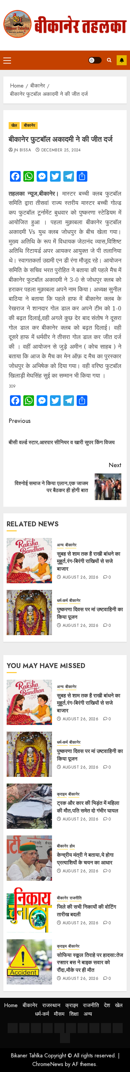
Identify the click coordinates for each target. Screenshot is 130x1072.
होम (72, 846)
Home (11, 1005)
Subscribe (122, 60)
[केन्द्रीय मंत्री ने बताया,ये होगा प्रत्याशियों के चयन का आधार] (29, 858)
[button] (7, 60)
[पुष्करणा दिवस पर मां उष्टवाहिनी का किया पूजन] (29, 612)
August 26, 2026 (80, 577)
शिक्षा (74, 1014)
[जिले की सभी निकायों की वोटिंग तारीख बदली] (29, 910)
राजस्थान (51, 1005)
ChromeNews (47, 1064)
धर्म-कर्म (62, 601)
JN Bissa (22, 150)
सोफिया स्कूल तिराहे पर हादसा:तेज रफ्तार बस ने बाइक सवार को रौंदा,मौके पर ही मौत (90, 962)
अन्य (60, 545)
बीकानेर (29, 125)
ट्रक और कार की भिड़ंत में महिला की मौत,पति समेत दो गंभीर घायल (88, 806)
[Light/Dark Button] (95, 60)
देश (107, 1005)
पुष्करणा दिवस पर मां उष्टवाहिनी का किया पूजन (90, 613)
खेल (14, 125)
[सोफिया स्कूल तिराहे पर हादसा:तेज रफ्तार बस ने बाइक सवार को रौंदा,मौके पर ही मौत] (29, 961)
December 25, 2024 (61, 150)
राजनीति (76, 898)
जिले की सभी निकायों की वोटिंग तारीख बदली (86, 910)
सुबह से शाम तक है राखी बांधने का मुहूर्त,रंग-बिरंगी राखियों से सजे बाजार (88, 561)
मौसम (59, 1014)
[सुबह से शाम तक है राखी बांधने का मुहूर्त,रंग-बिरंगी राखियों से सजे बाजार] (29, 560)
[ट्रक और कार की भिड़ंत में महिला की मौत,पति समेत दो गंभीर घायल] (29, 806)
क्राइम (62, 794)
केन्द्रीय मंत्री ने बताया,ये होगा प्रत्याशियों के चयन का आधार (85, 858)
